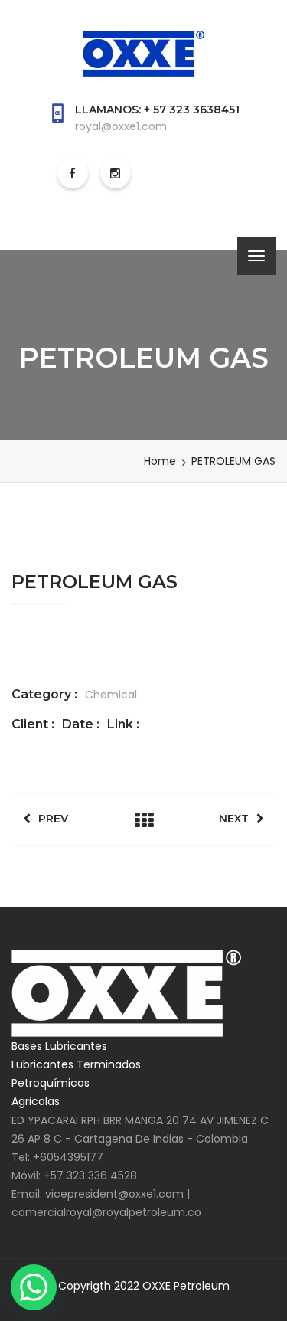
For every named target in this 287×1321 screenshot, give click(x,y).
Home (160, 461)
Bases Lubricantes (59, 1046)
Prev (53, 819)
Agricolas (35, 1101)
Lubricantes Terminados (76, 1064)
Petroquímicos (50, 1082)
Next (234, 819)
